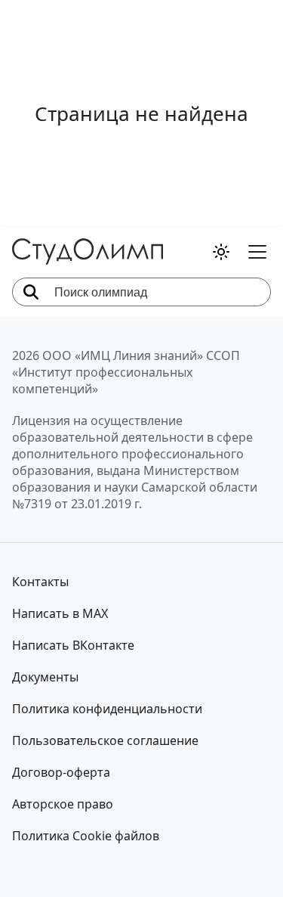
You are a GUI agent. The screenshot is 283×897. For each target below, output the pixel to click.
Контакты (40, 581)
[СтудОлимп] (87, 251)
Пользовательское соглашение (105, 740)
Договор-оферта (61, 772)
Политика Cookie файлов (85, 835)
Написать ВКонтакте (73, 645)
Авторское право (62, 804)
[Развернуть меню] (257, 252)
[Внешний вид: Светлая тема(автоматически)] (221, 251)
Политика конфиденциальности (107, 708)
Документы (45, 677)
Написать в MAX (60, 613)
